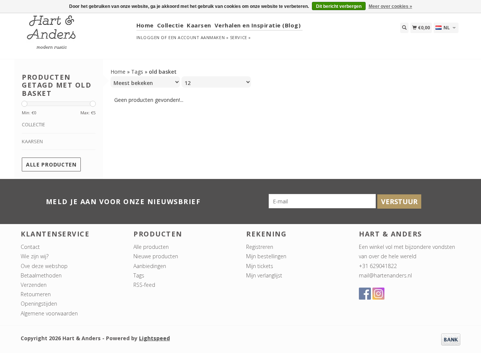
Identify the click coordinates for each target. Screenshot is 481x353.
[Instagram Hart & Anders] (378, 294)
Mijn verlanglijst (264, 275)
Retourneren (36, 294)
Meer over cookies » (390, 6)
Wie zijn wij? (34, 256)
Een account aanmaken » (198, 37)
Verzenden (34, 284)
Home (145, 25)
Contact (30, 246)
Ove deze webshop (44, 266)
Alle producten (51, 164)
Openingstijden (39, 303)
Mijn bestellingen (266, 256)
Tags (137, 71)
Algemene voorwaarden (49, 313)
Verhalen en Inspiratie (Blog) (258, 25)
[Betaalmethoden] (450, 338)
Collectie (170, 25)
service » (240, 37)
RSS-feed (144, 284)
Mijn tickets (259, 266)
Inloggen (148, 37)
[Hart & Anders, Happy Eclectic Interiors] (75, 35)
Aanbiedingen (149, 266)
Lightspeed (154, 338)
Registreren (259, 246)
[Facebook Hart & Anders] (365, 294)
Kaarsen (199, 25)
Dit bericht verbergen (339, 6)
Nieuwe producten (155, 256)
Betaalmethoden (41, 275)
